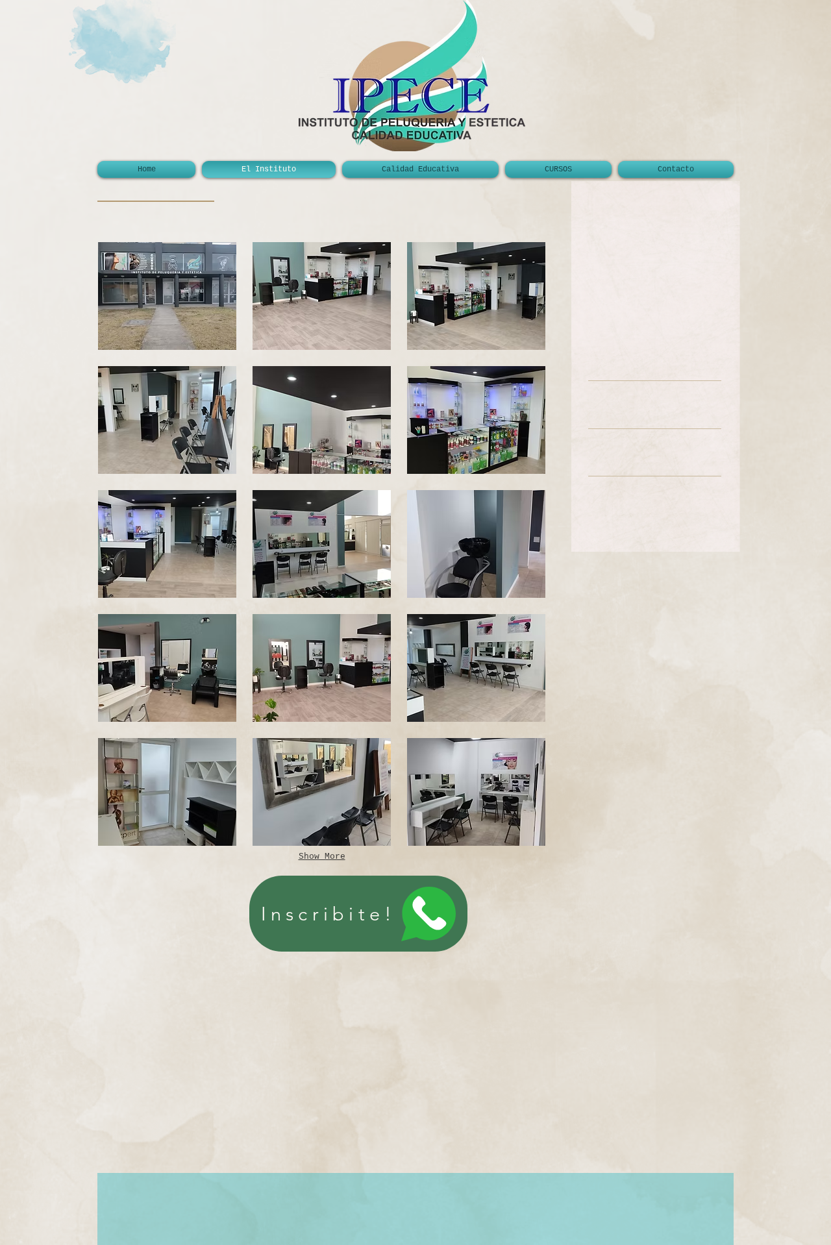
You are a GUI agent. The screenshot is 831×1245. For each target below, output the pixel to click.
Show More (322, 856)
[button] (167, 296)
